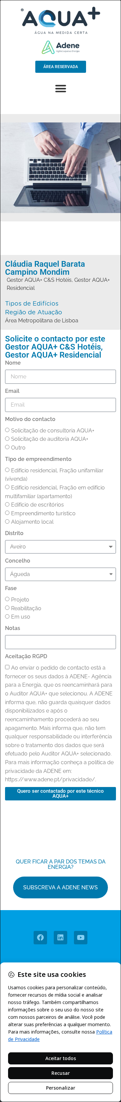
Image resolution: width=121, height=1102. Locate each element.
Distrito (14, 533)
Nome (13, 363)
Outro (18, 447)
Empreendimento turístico (43, 513)
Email (12, 391)
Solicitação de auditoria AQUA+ (49, 439)
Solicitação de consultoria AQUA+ (52, 430)
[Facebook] (40, 937)
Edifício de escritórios (37, 505)
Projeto (20, 599)
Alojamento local (32, 522)
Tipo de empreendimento (38, 459)
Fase (11, 588)
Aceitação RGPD (26, 656)
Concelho (17, 561)
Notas (12, 628)
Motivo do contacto (30, 419)
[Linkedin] (60, 937)
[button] (61, 88)
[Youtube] (80, 937)
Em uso (20, 617)
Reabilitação (26, 608)
